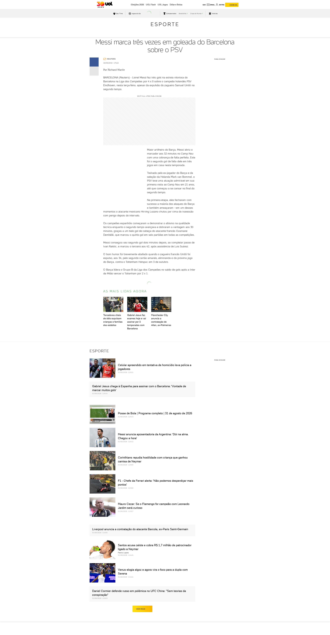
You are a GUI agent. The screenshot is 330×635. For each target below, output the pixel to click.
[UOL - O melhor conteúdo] (105, 5)
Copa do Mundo (196, 13)
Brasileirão (182, 13)
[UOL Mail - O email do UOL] (211, 4)
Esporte (165, 24)
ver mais (140, 609)
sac (204, 5)
